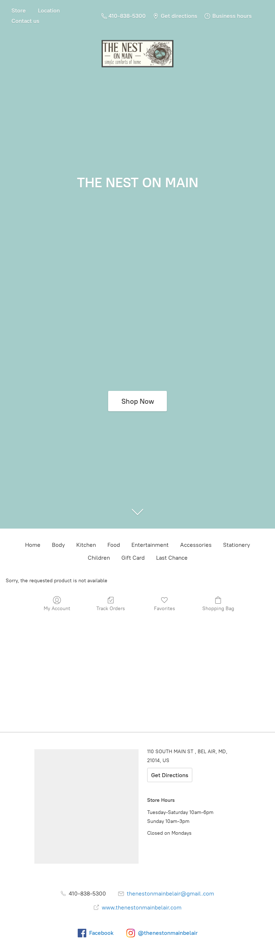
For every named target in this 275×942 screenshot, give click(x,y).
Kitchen (86, 544)
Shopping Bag (218, 608)
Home (32, 544)
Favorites (164, 608)
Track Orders (110, 608)
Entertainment (150, 544)
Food (113, 544)
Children (99, 557)
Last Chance (172, 557)
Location (49, 10)
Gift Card (133, 557)
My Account (57, 608)
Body (58, 544)
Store (18, 10)
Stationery (236, 544)
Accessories (196, 544)
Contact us (25, 21)
